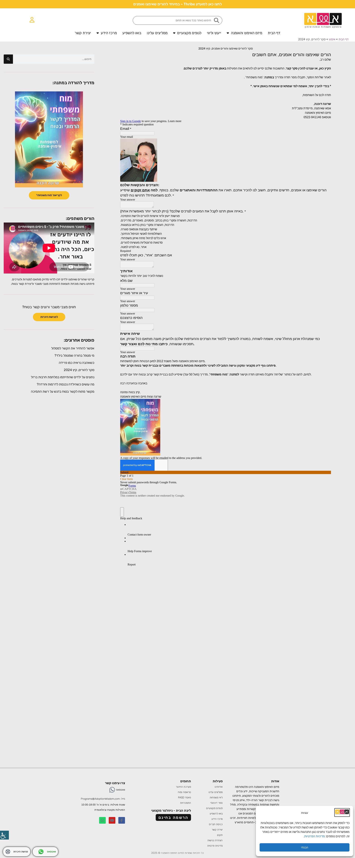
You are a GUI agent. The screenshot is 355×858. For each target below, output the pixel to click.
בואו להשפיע (131, 33)
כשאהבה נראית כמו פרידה (76, 363)
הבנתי (304, 847)
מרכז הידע (109, 33)
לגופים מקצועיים (189, 33)
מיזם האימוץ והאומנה (246, 33)
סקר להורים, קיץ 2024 (79, 370)
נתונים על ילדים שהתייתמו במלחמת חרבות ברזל (62, 377)
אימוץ (332, 39)
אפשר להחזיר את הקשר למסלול (72, 348)
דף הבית (274, 33)
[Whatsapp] (112, 790)
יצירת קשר (83, 33)
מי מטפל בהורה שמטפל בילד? (74, 355)
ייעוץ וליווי (214, 33)
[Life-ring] (8, 851)
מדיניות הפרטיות (315, 836)
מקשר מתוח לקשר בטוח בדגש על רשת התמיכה (62, 391)
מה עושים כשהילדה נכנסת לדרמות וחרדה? (65, 384)
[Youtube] (112, 820)
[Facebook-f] (121, 820)
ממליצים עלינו (157, 33)
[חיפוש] (8, 59)
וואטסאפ (120, 789)
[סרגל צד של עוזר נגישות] (4, 835)
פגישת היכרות (20, 851)
